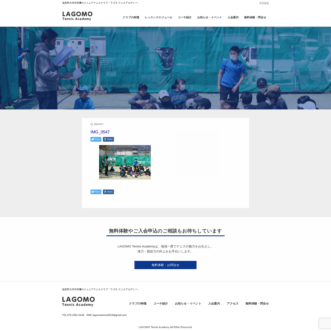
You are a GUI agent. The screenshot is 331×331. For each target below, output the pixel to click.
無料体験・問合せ (255, 17)
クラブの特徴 (131, 17)
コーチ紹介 (185, 17)
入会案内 (233, 17)
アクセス (264, 2)
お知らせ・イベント (209, 17)
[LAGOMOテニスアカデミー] (82, 21)
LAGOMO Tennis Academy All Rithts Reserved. (165, 327)
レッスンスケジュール (158, 17)
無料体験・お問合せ (165, 265)
